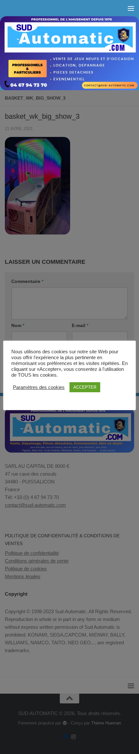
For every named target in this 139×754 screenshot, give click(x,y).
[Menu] (131, 8)
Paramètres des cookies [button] (39, 387)
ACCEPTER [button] (84, 387)
